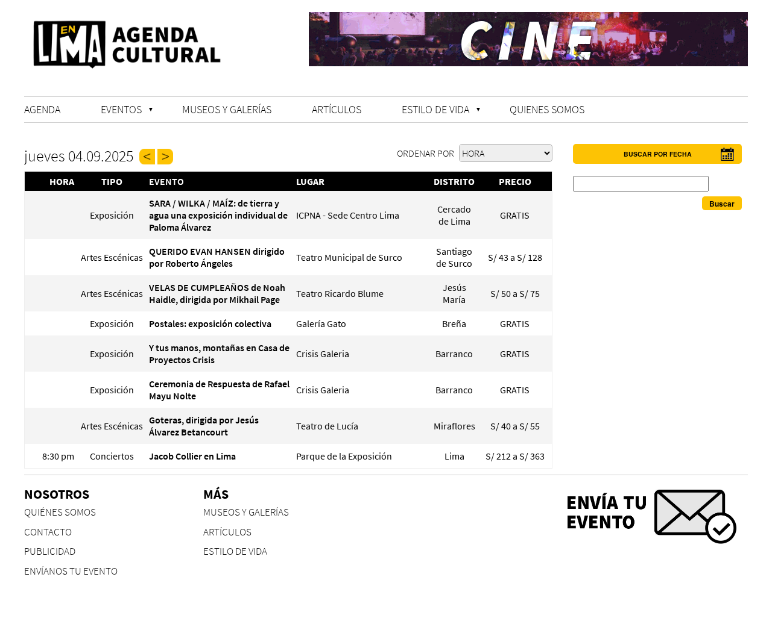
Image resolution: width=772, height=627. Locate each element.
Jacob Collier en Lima (192, 456)
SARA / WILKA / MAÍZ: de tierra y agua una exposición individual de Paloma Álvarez (218, 215)
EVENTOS (121, 109)
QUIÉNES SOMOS (60, 512)
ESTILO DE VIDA (435, 109)
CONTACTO (48, 532)
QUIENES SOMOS (547, 109)
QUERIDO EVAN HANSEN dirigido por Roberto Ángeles (217, 257)
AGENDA (42, 109)
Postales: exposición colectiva (210, 323)
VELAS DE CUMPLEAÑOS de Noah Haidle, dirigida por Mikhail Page (217, 293)
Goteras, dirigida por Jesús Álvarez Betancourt (204, 426)
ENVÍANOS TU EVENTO (71, 571)
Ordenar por (426, 153)
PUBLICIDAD (49, 551)
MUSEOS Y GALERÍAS (226, 109)
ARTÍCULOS (336, 109)
